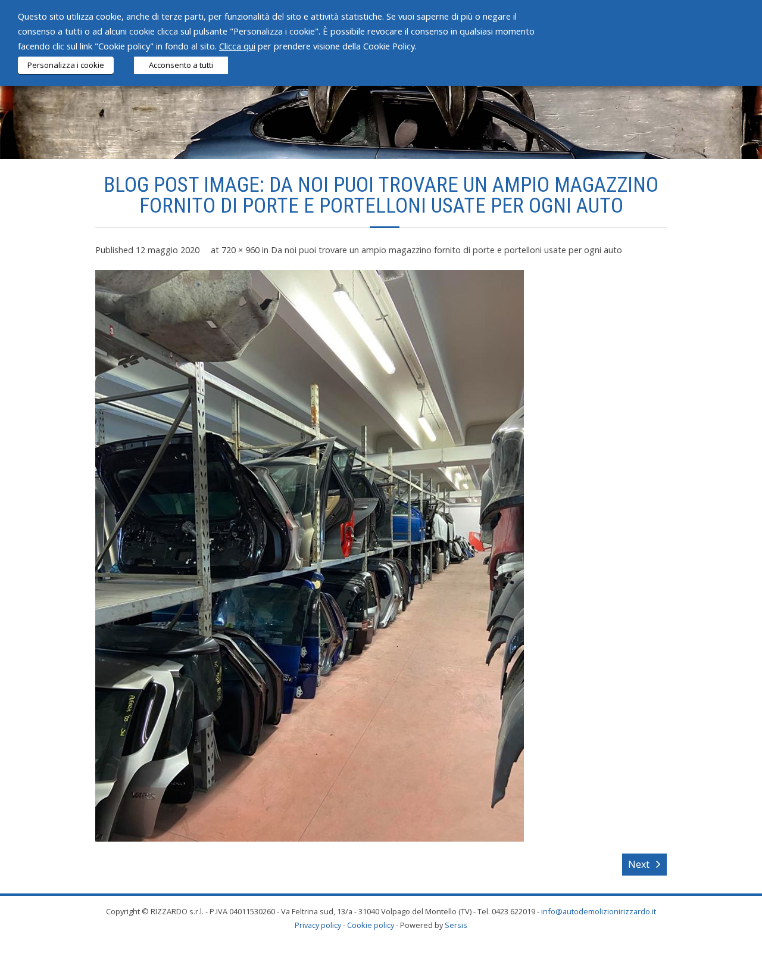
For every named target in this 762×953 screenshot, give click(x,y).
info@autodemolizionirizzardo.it (598, 911)
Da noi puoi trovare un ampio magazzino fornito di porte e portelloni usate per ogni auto (446, 250)
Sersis (456, 925)
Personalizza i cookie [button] (65, 65)
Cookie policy (370, 925)
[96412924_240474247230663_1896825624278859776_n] (309, 556)
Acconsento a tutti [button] (181, 65)
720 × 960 (240, 250)
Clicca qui (237, 46)
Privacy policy (318, 925)
